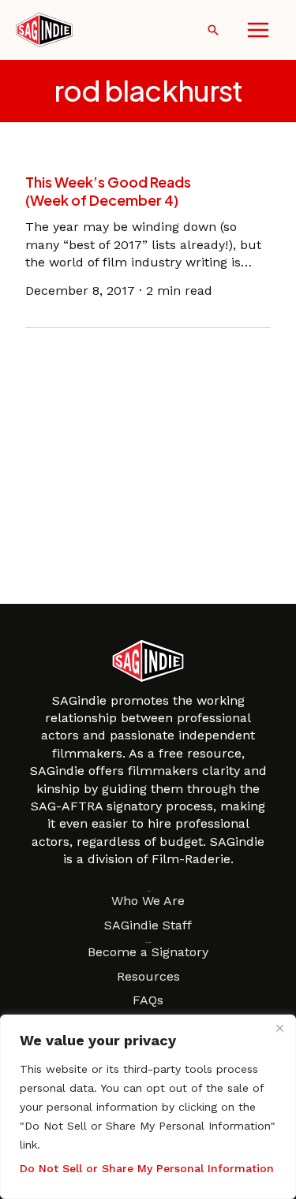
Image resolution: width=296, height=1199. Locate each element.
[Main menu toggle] (258, 30)
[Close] (279, 1027)
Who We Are (148, 900)
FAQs (148, 999)
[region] (148, 1107)
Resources (148, 976)
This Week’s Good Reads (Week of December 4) (108, 191)
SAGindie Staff (148, 925)
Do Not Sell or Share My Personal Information (147, 1168)
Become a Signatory (148, 951)
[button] (213, 30)
